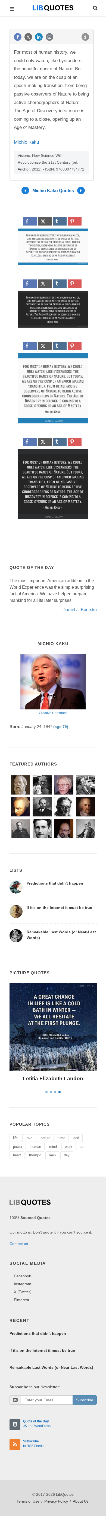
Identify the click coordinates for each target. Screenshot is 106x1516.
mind (53, 1147)
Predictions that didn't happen (55, 883)
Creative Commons (53, 713)
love (29, 1138)
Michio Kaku (26, 142)
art (82, 1147)
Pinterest (21, 1300)
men (52, 1155)
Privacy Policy (56, 1501)
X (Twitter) (23, 1292)
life (15, 1138)
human (35, 1147)
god (76, 1138)
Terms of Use (28, 1501)
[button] (95, 7)
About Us (81, 1501)
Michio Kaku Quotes (53, 190)
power (17, 1147)
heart (17, 1155)
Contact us (19, 1243)
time (61, 1138)
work (68, 1147)
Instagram (22, 1284)
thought (35, 1155)
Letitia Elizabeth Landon (53, 1078)
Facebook (22, 1276)
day (67, 1155)
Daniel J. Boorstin (80, 609)
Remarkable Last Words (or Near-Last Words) (51, 1367)
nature (45, 1138)
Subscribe (84, 1400)
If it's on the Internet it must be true (59, 907)
